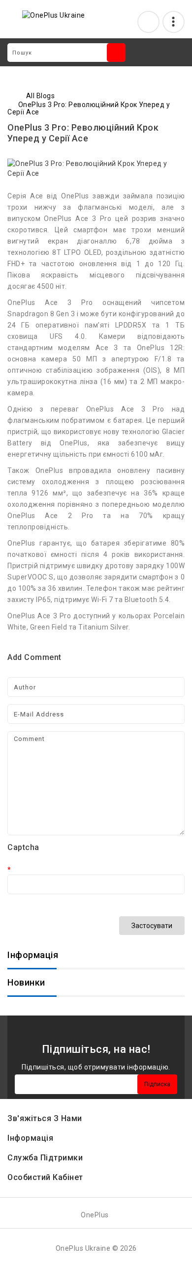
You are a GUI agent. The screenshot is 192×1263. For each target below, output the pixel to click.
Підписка (157, 1084)
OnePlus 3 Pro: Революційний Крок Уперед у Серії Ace (88, 108)
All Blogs (40, 96)
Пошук (116, 52)
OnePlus (95, 1215)
